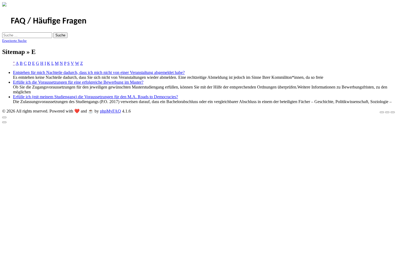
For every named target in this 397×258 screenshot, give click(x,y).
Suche (60, 35)
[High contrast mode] (393, 112)
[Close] (4, 117)
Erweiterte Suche (14, 41)
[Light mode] (382, 112)
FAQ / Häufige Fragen (48, 21)
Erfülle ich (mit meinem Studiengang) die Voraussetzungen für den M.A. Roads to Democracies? (95, 96)
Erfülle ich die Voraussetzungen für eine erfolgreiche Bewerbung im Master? (78, 82)
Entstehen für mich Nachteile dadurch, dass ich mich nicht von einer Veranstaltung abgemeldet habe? (99, 72)
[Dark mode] (387, 112)
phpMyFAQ (110, 111)
